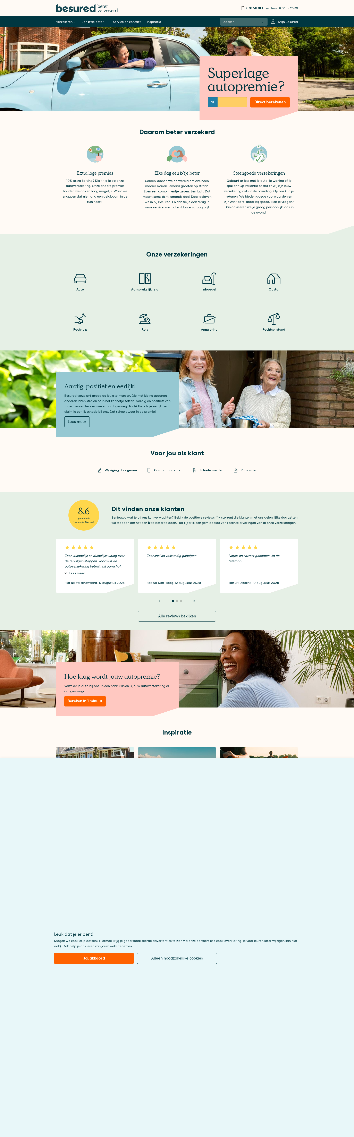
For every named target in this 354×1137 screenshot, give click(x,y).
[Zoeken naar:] (239, 21)
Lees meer (77, 421)
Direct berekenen (270, 102)
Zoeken (263, 22)
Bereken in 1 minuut (85, 701)
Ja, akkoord (94, 958)
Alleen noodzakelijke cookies (177, 958)
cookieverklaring (228, 941)
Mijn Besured (288, 22)
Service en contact (127, 22)
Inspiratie (154, 22)
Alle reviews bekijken (177, 616)
